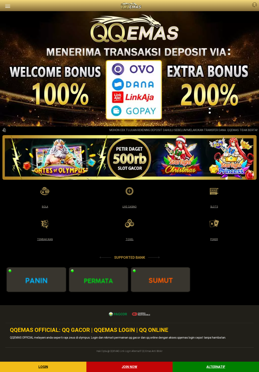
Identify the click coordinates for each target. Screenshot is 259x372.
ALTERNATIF (215, 367)
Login (43, 367)
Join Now (129, 367)
